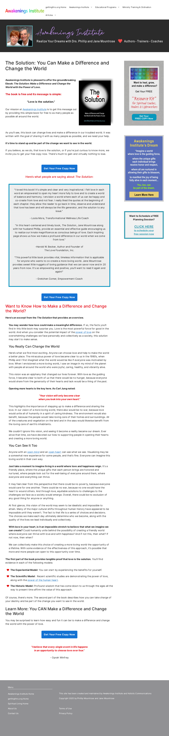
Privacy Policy (65, 713)
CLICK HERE (144, 227)
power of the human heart (43, 580)
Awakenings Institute (79, 7)
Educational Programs (105, 7)
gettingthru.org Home (56, 7)
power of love (83, 332)
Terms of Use (65, 708)
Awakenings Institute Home (21, 694)
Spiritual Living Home (18, 703)
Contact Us (13, 713)
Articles (49, 15)
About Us (12, 708)
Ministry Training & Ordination (137, 7)
